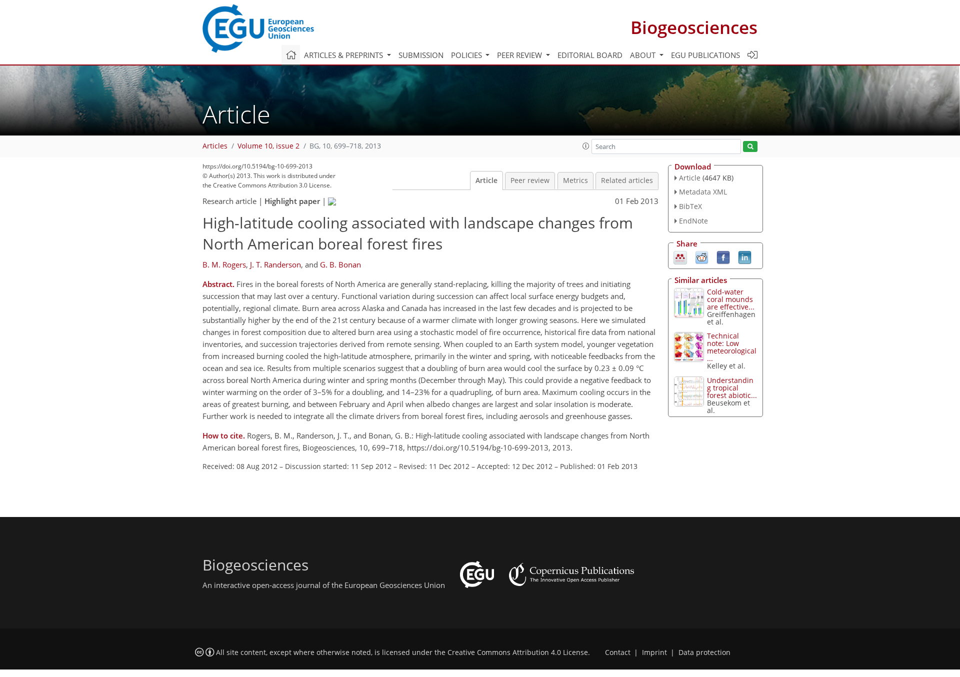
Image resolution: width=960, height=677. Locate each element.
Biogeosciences (694, 27)
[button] (586, 146)
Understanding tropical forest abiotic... (732, 388)
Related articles (627, 180)
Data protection (704, 652)
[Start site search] (750, 146)
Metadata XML (703, 191)
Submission (421, 55)
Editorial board (590, 55)
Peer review (530, 180)
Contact (617, 652)
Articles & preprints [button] (344, 55)
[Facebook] (723, 257)
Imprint (654, 652)
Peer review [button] (520, 55)
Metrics (575, 180)
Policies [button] (467, 55)
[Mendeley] (680, 257)
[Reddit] (701, 257)
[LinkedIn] (745, 257)
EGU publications (705, 55)
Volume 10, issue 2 (269, 146)
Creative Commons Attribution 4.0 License (518, 652)
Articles (215, 146)
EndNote (693, 221)
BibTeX (690, 206)
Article (487, 180)
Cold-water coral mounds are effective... (730, 299)
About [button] (644, 55)
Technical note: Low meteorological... (731, 347)
